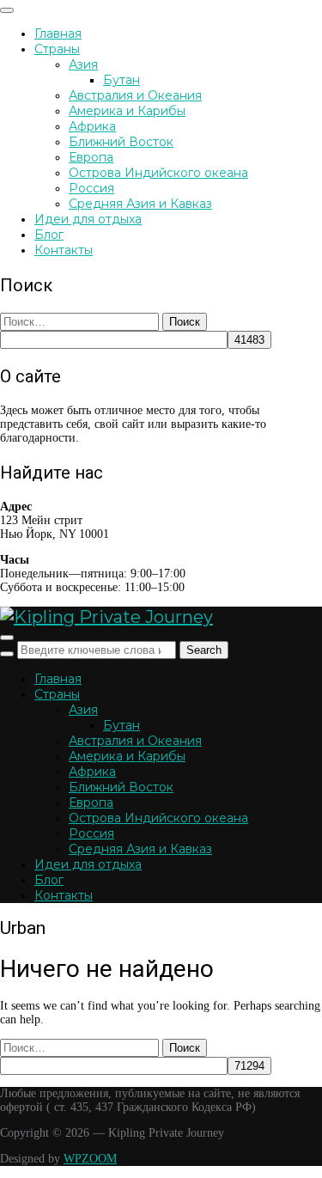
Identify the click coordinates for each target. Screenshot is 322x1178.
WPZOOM (90, 1158)
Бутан (121, 80)
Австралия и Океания (135, 95)
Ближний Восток (121, 142)
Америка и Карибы (127, 111)
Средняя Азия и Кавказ (140, 203)
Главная (58, 33)
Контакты (63, 250)
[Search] (7, 653)
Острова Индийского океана (158, 172)
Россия (91, 188)
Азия (83, 64)
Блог (49, 234)
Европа (91, 157)
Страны (57, 49)
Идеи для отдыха (88, 219)
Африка (92, 126)
